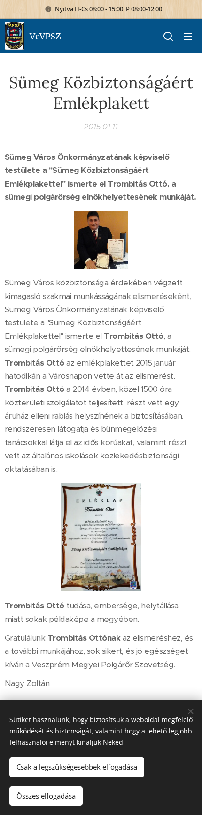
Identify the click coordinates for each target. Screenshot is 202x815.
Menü (188, 36)
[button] (168, 36)
